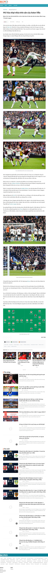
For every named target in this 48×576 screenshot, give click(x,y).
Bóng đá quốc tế (12, 9)
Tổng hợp (12, 569)
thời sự (14, 558)
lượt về (39, 559)
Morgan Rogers (16, 344)
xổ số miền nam (3, 562)
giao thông (18, 558)
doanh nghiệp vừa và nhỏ (5, 559)
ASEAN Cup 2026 (23, 558)
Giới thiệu (1, 569)
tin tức (25, 559)
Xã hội (5, 558)
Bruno (5, 346)
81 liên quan (27, 531)
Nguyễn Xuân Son (29, 561)
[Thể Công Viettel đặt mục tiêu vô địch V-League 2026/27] (10, 416)
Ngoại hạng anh (15, 562)
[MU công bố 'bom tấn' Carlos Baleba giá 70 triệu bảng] (24, 355)
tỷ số (14, 195)
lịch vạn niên (24, 561)
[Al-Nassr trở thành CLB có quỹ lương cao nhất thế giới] (10, 429)
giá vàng (21, 559)
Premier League (12, 204)
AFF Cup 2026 (18, 561)
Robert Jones (41, 344)
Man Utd (9, 27)
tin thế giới (39, 561)
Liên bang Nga (9, 558)
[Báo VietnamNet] (19, 365)
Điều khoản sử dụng (3, 570)
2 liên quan (27, 468)
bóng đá (30, 562)
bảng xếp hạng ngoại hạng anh (38, 562)
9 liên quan (25, 402)
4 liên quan (27, 481)
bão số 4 (46, 558)
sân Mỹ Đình (21, 562)
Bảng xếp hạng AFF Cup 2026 (10, 561)
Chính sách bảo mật (3, 571)
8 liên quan (26, 413)
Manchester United (34, 344)
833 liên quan (26, 390)
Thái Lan (35, 561)
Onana (21, 209)
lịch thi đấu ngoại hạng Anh (39, 558)
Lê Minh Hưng (3, 561)
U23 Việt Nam (26, 562)
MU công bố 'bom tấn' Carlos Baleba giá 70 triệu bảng (24, 362)
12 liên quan (18, 21)
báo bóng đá (29, 559)
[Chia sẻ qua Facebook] (4, 337)
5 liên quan (27, 454)
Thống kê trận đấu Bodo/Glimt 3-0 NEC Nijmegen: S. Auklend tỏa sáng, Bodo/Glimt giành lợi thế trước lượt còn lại (32, 504)
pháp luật (45, 562)
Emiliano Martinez (16, 183)
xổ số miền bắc (34, 559)
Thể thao (5, 9)
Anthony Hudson (12, 559)
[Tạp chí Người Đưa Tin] (20, 390)
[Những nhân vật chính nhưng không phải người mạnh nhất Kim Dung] (10, 379)
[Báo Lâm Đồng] (33, 367)
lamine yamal (44, 559)
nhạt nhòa (11, 344)
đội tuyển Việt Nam (30, 558)
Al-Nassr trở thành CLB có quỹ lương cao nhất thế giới (31, 424)
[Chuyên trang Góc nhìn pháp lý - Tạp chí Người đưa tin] (20, 426)
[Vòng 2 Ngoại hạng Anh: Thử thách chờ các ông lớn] (9, 355)
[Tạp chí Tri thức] (5, 21)
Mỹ (42, 561)
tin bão (17, 559)
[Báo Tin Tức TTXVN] (20, 402)
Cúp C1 (2, 558)
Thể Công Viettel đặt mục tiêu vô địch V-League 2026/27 (32, 412)
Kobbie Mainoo (25, 188)
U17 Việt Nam (9, 562)
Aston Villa (6, 344)
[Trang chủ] (4, 2)
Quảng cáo (1, 572)
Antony (28, 281)
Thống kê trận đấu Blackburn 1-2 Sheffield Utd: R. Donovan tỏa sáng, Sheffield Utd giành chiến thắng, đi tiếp (31, 542)
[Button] (7, 21)
